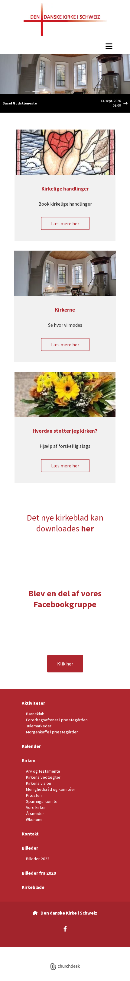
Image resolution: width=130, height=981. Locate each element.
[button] (65, 46)
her (87, 528)
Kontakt (30, 834)
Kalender (31, 746)
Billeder (30, 848)
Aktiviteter (33, 703)
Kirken (28, 760)
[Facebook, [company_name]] (65, 928)
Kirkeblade (33, 887)
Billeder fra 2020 (39, 873)
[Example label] (58, 628)
